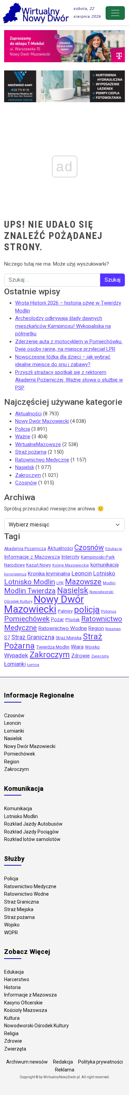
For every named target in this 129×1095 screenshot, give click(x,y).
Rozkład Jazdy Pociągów (31, 831)
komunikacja (104, 565)
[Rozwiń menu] (115, 13)
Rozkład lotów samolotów (32, 839)
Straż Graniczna (32, 637)
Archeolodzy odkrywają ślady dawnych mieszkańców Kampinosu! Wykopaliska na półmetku (63, 326)
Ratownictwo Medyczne (42, 460)
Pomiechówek (27, 618)
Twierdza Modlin (52, 647)
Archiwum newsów (27, 1062)
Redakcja (63, 1062)
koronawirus (15, 574)
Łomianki (15, 664)
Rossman (113, 629)
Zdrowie (80, 656)
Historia (12, 987)
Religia (11, 1033)
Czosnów (26, 483)
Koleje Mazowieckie (70, 565)
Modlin (109, 582)
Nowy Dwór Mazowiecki (42, 421)
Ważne (22, 436)
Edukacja (113, 549)
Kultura (12, 1018)
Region (96, 628)
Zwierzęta (100, 656)
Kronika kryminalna (49, 574)
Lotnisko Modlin (29, 582)
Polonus (108, 611)
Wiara (77, 647)
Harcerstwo (16, 979)
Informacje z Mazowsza (32, 557)
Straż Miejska (69, 637)
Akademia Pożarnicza (25, 548)
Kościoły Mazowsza (25, 1010)
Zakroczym (28, 475)
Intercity (70, 557)
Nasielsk (24, 467)
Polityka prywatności (100, 1062)
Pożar (57, 620)
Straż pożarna (30, 452)
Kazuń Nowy (38, 564)
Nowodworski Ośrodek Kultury (36, 1025)
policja (87, 609)
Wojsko (92, 647)
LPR (60, 582)
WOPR (11, 932)
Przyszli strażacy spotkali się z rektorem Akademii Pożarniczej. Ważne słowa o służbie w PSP (69, 380)
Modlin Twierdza (30, 591)
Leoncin (82, 573)
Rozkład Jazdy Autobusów (33, 824)
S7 (7, 638)
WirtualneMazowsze (38, 444)
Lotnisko (104, 573)
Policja (22, 429)
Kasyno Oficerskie (23, 1002)
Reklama (64, 1069)
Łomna (33, 665)
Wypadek (16, 655)
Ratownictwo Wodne (62, 628)
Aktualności (28, 414)
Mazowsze (83, 581)
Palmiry (65, 611)
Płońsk (72, 619)
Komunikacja (18, 808)
